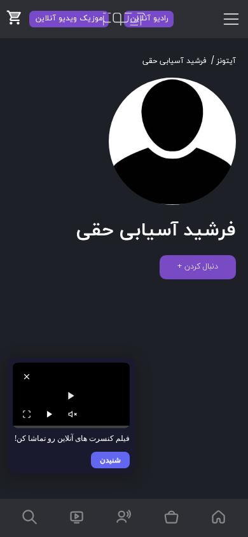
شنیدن (110, 459)
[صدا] (72, 414)
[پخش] (50, 414)
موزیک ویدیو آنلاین (69, 18)
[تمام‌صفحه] (27, 414)
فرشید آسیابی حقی (174, 61)
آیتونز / (223, 61)
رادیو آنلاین (149, 18)
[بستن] (27, 377)
